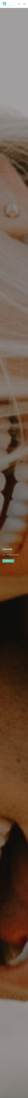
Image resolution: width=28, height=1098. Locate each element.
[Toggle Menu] (24, 4)
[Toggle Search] (19, 4)
